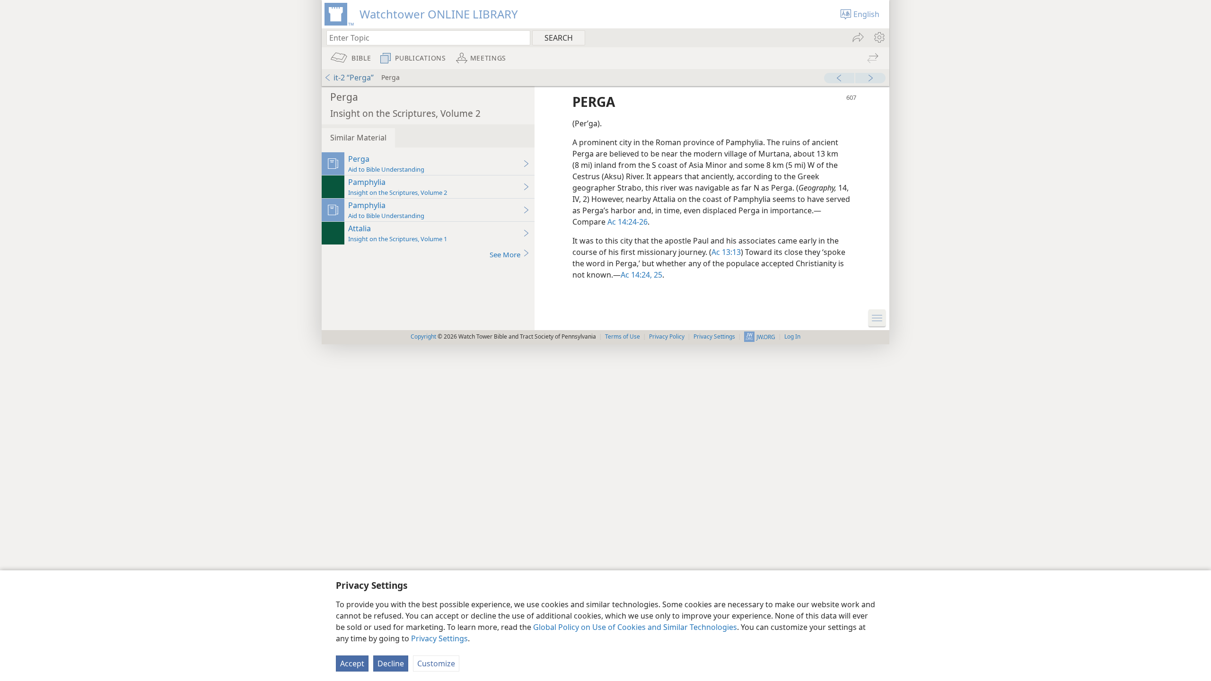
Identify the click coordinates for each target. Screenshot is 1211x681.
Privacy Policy (666, 336)
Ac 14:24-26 (627, 222)
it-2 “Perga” (353, 77)
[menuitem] (878, 37)
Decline (390, 663)
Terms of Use (622, 336)
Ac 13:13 (726, 252)
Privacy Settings (439, 638)
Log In (792, 336)
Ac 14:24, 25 (641, 275)
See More (505, 254)
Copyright (423, 336)
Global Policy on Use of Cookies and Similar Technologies (635, 627)
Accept (352, 663)
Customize (436, 663)
